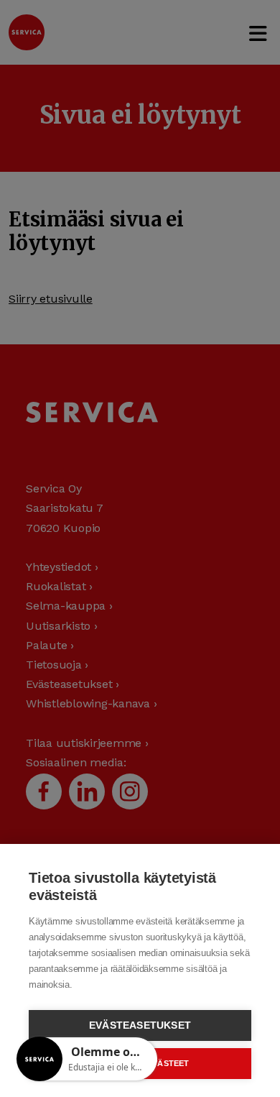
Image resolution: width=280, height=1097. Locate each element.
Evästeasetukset (140, 1025)
